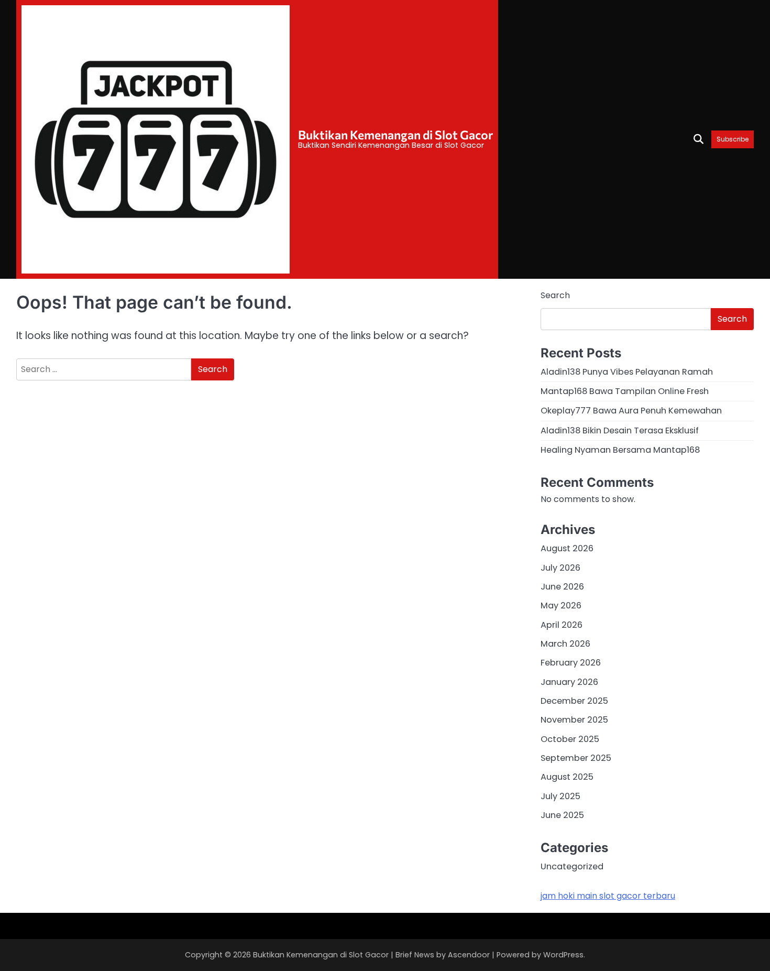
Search (555, 295)
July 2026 (560, 568)
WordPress (563, 955)
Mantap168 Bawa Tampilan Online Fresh (625, 391)
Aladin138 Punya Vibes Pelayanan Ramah (627, 372)
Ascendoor (469, 955)
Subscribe (733, 139)
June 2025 (562, 815)
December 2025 (574, 701)
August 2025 (567, 777)
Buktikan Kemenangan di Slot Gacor (395, 134)
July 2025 (560, 796)
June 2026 (562, 587)
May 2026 (561, 605)
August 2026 (567, 548)
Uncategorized (572, 866)
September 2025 (576, 758)
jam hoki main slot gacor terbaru (608, 896)
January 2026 (569, 682)
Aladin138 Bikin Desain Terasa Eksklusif (620, 430)
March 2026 (565, 644)
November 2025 (574, 720)
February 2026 (571, 663)
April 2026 (561, 625)
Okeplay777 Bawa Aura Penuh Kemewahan (631, 411)
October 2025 (570, 739)
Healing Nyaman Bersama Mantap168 (620, 450)
